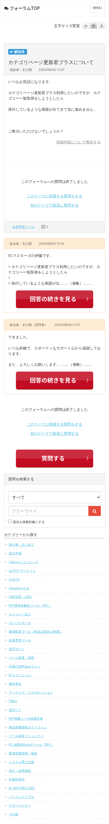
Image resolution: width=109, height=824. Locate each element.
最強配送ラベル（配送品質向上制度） (36, 631)
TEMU (13, 701)
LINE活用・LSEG (20, 596)
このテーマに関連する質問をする (54, 195)
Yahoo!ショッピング (23, 562)
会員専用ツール (23, 227)
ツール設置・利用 (21, 657)
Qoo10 (14, 579)
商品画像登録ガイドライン (28, 727)
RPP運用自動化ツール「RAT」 (30, 605)
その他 (13, 814)
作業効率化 (17, 779)
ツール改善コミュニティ (26, 736)
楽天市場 (15, 553)
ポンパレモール (20, 623)
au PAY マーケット (22, 570)
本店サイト (17, 649)
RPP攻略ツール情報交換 (26, 718)
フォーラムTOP (25, 8)
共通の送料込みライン (24, 666)
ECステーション (20, 675)
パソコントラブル (21, 796)
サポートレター (20, 805)
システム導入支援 (21, 762)
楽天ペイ (15, 710)
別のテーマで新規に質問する (54, 205)
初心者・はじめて (21, 544)
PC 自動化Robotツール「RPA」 (31, 744)
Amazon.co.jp (19, 588)
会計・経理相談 (20, 770)
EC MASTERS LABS (22, 788)
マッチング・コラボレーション (31, 692)
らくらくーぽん (20, 614)
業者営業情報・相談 (23, 753)
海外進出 (15, 683)
